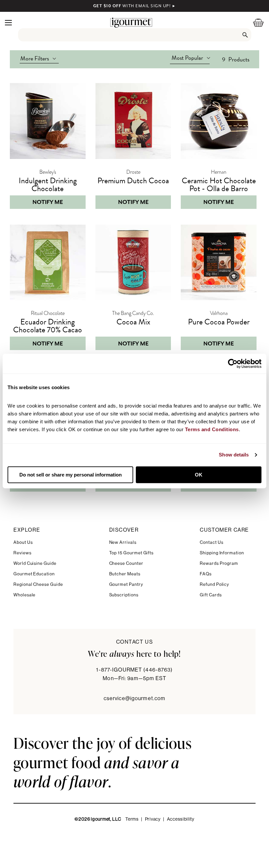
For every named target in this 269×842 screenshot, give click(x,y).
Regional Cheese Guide (38, 584)
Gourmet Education (34, 574)
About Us (22, 542)
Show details (234, 454)
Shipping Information (222, 553)
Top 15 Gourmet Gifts (131, 553)
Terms (132, 819)
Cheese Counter (126, 563)
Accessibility (181, 819)
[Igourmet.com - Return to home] (131, 22)
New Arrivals (122, 542)
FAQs (206, 574)
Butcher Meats (124, 574)
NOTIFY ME (47, 202)
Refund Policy (214, 584)
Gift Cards (210, 595)
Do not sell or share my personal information (70, 474)
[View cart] (254, 22)
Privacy (153, 819)
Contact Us (211, 542)
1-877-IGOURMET (134, 670)
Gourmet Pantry (126, 584)
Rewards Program (219, 563)
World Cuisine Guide (34, 563)
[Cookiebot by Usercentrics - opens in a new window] (232, 363)
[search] (134, 34)
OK (198, 474)
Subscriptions (123, 595)
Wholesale (24, 595)
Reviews (22, 553)
